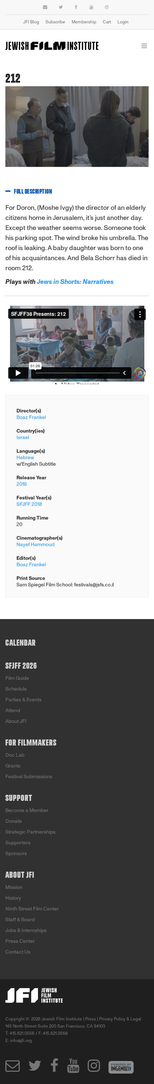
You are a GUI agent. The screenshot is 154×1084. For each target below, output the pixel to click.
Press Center (20, 941)
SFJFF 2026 (21, 666)
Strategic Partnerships (30, 832)
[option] (77, 132)
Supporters (17, 843)
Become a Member (26, 810)
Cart (107, 21)
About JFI (16, 721)
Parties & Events (23, 700)
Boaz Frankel (31, 417)
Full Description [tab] (33, 192)
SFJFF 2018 (29, 504)
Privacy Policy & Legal (120, 1018)
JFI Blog (31, 21)
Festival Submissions (28, 777)
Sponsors (16, 853)
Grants (12, 766)
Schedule (16, 689)
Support (18, 798)
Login (123, 21)
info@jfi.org (21, 1040)
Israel (22, 437)
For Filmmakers (31, 743)
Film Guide (17, 678)
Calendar (20, 643)
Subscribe (55, 21)
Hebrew (25, 458)
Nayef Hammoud (35, 544)
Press (90, 1018)
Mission (14, 887)
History (13, 898)
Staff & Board (20, 920)
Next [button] (137, 132)
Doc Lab (14, 755)
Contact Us (17, 952)
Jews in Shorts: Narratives (74, 282)
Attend (12, 710)
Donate (13, 821)
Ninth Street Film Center (32, 909)
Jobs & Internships (26, 930)
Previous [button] (5, 132)
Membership (84, 21)
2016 (21, 484)
